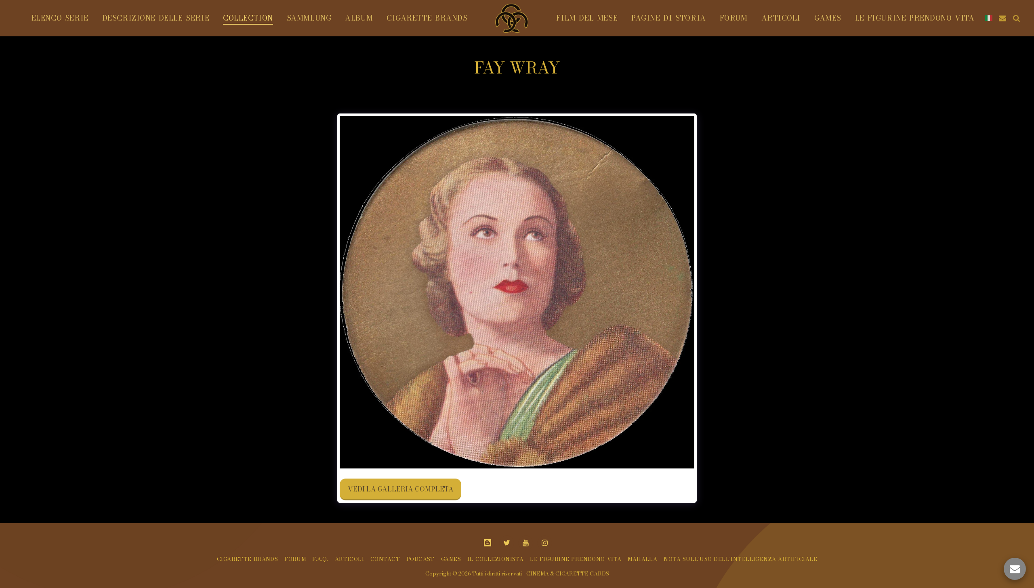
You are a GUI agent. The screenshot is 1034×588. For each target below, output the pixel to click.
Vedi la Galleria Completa (401, 489)
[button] (1002, 18)
